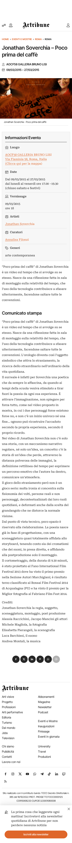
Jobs (5, 733)
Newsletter (45, 707)
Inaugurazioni (46, 726)
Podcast (43, 712)
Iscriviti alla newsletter (36, 834)
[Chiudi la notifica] (69, 808)
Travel (42, 751)
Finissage (44, 731)
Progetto (7, 702)
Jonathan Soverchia (20, 224)
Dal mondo (8, 728)
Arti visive (8, 697)
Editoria (6, 717)
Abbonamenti (46, 697)
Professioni (9, 707)
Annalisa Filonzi (17, 239)
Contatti (7, 757)
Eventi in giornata (49, 736)
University (44, 746)
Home (5, 39)
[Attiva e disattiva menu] (4, 25)
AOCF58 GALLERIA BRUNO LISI (26, 64)
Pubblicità (8, 751)
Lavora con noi (11, 762)
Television (8, 738)
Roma (38, 39)
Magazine (44, 702)
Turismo (7, 722)
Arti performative (12, 712)
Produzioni (44, 757)
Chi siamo (8, 746)
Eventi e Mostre (22, 39)
